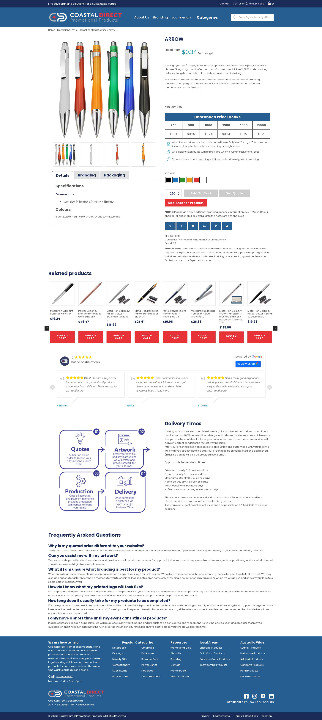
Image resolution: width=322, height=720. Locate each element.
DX (174, 243)
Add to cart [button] (146, 337)
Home (51, 30)
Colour (170, 173)
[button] (270, 3)
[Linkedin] (204, 226)
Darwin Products (250, 676)
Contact (224, 3)
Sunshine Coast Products (215, 659)
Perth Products (249, 670)
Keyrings (117, 653)
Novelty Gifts (119, 659)
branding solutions (209, 159)
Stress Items (119, 670)
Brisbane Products (211, 647)
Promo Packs (179, 670)
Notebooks (119, 647)
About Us (141, 17)
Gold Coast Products (212, 653)
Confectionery (121, 665)
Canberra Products (252, 665)
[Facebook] (181, 226)
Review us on (246, 364)
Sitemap (267, 716)
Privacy (205, 716)
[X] (170, 226)
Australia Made (180, 676)
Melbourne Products (252, 653)
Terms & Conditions (246, 716)
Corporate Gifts (150, 676)
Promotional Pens (67, 30)
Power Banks (149, 665)
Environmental (222, 716)
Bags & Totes (120, 676)
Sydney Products (250, 647)
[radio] (168, 180)
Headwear (147, 670)
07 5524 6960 (64, 676)
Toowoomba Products (213, 665)
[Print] (227, 226)
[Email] (193, 226)
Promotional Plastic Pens (93, 30)
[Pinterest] (216, 226)
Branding (160, 17)
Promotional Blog (181, 647)
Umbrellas (147, 647)
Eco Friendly (181, 17)
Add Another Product (186, 203)
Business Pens (150, 659)
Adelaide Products (251, 659)
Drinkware (147, 653)
